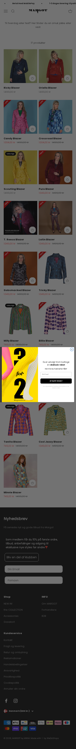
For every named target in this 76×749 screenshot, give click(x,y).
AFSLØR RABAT (56, 381)
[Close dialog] (71, 349)
